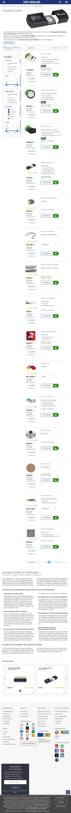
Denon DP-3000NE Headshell (49, 265)
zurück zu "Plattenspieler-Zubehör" (13, 48)
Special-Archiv (42, 723)
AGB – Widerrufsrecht (61, 711)
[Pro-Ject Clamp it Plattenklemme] (30, 434)
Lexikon (6, 732)
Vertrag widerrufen (28, 743)
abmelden (8, 790)
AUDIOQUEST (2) (12, 67)
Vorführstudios (25, 714)
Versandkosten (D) (8, 711)
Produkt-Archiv (42, 726)
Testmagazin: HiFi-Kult (44, 711)
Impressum (46, 811)
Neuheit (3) (11, 98)
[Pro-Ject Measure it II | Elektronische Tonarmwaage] (30, 401)
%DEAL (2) (10, 100)
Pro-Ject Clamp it (46, 430)
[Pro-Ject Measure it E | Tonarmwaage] (30, 166)
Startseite (4, 6)
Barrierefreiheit (59, 718)
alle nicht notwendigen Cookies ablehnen (36, 808)
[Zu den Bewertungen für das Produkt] (31, 172)
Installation (6, 741)
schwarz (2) (12, 112)
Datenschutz (59, 714)
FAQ (5, 734)
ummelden (17, 790)
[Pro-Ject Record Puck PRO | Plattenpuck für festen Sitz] (30, 202)
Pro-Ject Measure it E (47, 162)
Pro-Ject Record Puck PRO (49, 198)
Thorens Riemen (46, 495)
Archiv (26, 790)
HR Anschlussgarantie (9, 744)
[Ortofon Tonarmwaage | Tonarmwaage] (30, 302)
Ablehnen (61, 802)
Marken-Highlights (43, 716)
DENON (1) (11, 71)
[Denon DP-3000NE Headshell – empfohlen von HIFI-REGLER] (30, 269)
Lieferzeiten (7, 721)
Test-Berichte (41, 721)
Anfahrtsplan (24, 716)
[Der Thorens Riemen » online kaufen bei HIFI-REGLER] (30, 499)
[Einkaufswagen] (66, 2)
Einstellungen (60, 806)
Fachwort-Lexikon (43, 718)
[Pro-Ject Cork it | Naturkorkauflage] (30, 468)
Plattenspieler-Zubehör (25, 6)
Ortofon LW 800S (46, 54)
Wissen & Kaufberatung (44, 714)
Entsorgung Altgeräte (9, 739)
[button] (5, 679)
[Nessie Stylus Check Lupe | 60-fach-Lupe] (30, 335)
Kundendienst (7, 737)
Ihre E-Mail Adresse (14, 782)
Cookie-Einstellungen (39, 804)
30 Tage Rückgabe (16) (13, 95)
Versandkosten (30, 75)
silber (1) (11, 116)
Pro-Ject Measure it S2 (48, 397)
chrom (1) (12, 114)
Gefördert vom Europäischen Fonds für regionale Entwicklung (44, 740)
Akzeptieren (61, 798)
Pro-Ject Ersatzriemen (47, 231)
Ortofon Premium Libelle (48, 90)
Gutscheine (7, 723)
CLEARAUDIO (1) (12, 69)
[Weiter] (59, 562)
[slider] (6, 84)
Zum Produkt (47, 74)
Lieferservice (7, 716)
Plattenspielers (25, 582)
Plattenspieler (13, 6)
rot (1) (11, 118)
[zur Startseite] (32, 2)
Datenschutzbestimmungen (35, 811)
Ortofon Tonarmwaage (47, 298)
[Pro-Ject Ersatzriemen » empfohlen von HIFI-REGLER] (30, 235)
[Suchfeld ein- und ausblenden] (60, 2)
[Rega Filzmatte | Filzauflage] (30, 367)
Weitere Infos (9, 42)
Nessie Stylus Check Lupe (49, 331)
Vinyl (38, 585)
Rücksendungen (8, 718)
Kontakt (58, 723)
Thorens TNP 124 (46, 126)
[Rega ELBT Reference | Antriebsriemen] (30, 533)
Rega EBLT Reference (47, 529)
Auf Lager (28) (11, 102)
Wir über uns (24, 711)
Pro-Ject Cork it (45, 464)
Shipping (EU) (7, 714)
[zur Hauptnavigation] (4, 2)
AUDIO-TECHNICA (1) (12, 64)
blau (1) (11, 109)
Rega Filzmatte (45, 363)
